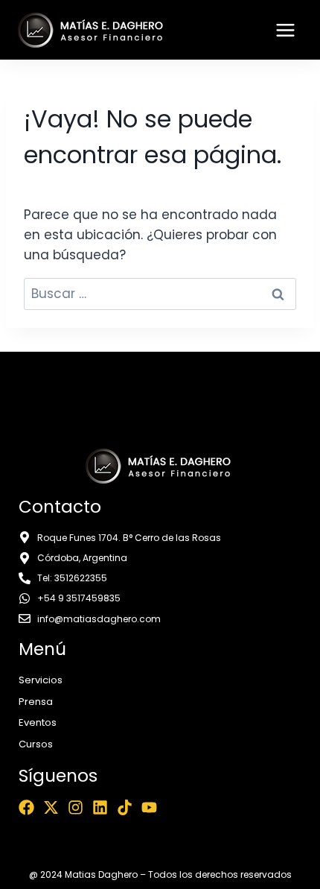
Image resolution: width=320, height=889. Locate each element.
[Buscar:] (160, 294)
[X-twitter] (51, 807)
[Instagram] (75, 807)
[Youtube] (149, 807)
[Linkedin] (100, 807)
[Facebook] (26, 807)
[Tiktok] (124, 807)
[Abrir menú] (285, 30)
